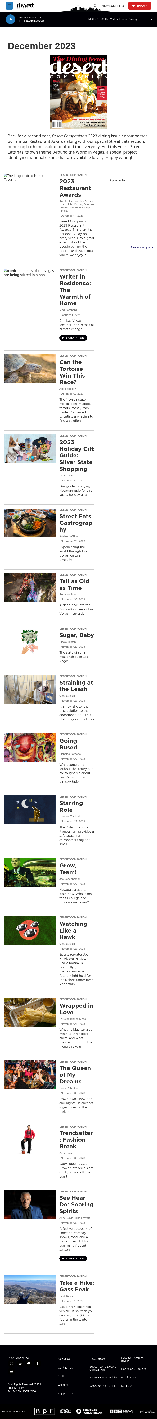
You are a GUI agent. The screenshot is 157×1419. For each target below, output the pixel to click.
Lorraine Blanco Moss (72, 1018)
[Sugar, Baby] (30, 641)
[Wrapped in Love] (30, 1012)
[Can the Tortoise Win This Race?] (30, 368)
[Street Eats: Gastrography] (30, 523)
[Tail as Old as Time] (30, 587)
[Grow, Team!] (30, 872)
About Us (64, 1359)
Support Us (65, 1393)
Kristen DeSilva (68, 536)
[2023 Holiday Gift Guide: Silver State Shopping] (30, 448)
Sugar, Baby (76, 635)
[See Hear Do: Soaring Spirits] (30, 1204)
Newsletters (113, 5)
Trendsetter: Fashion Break (76, 1139)
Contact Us (65, 1367)
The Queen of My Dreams (75, 1074)
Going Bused (68, 744)
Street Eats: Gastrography (76, 523)
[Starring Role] (30, 809)
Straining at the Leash (76, 685)
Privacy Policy (16, 1387)
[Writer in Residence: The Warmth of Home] (30, 283)
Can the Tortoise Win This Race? (72, 372)
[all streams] (151, 19)
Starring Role (71, 806)
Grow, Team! (68, 868)
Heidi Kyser (66, 1295)
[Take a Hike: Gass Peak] (30, 1289)
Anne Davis (66, 475)
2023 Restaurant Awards (75, 188)
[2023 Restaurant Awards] (30, 188)
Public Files (128, 1377)
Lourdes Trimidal (69, 816)
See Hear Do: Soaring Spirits (76, 1204)
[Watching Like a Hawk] (30, 930)
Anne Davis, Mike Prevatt (74, 1217)
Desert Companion (73, 175)
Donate (141, 6)
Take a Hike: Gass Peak (76, 1286)
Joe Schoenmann (70, 878)
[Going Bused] (30, 747)
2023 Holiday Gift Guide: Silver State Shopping (76, 455)
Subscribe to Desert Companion (102, 1368)
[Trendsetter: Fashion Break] (30, 1139)
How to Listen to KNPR (132, 1360)
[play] (10, 19)
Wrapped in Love (76, 1008)
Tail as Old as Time (74, 584)
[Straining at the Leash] (30, 689)
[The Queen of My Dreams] (30, 1074)
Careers (63, 1385)
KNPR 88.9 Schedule (103, 1377)
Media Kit (127, 1386)
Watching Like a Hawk (73, 930)
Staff (61, 1376)
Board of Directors (133, 1369)
